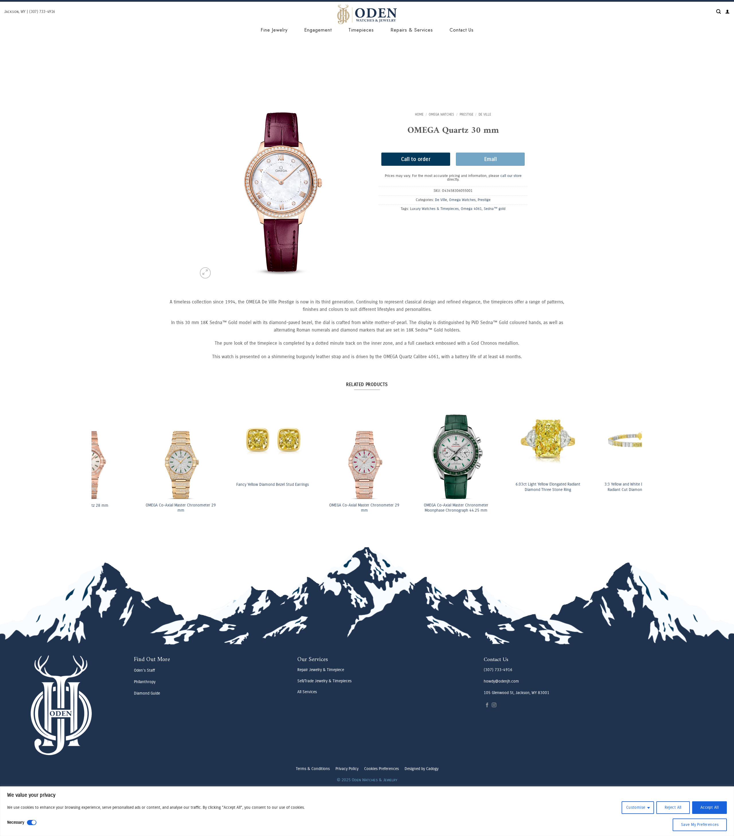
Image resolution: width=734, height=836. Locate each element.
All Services (307, 691)
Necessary (15, 822)
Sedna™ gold (494, 208)
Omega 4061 (471, 208)
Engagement (318, 29)
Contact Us (462, 29)
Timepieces (361, 29)
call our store (511, 176)
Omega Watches (441, 114)
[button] (718, 11)
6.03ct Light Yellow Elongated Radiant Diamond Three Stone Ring (504, 487)
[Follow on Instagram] (494, 705)
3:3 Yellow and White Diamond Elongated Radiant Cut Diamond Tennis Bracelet (596, 487)
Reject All (673, 807)
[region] (367, 811)
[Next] (623, 438)
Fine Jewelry (274, 29)
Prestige (466, 114)
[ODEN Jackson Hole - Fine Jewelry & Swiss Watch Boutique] (367, 14)
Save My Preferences (700, 824)
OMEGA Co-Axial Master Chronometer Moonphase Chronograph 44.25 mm (412, 508)
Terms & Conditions (313, 768)
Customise (635, 807)
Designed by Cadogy (421, 768)
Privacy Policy (346, 768)
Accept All (709, 807)
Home (419, 114)
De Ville (485, 114)
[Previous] (109, 438)
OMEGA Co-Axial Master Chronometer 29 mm (137, 508)
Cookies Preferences (381, 768)
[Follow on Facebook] (487, 705)
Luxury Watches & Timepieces (434, 208)
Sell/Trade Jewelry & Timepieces (324, 681)
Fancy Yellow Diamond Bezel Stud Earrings (229, 484)
